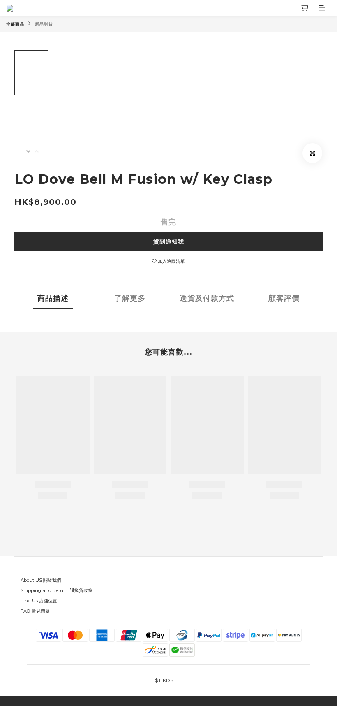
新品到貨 (44, 24)
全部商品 (15, 24)
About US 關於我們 (41, 580)
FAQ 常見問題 (35, 611)
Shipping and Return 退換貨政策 (56, 590)
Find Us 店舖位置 (39, 601)
